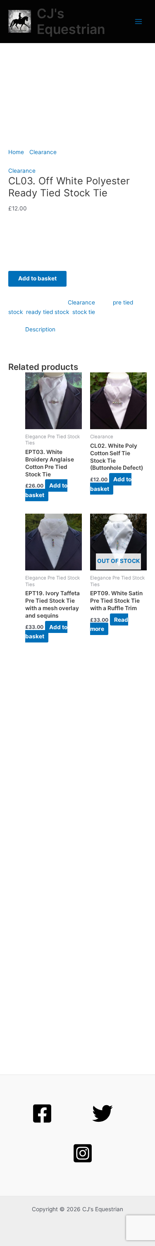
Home (16, 152)
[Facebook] (42, 1113)
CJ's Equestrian (71, 21)
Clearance (43, 152)
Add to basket (37, 278)
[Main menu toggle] (138, 21)
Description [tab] (40, 329)
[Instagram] (83, 1153)
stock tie (83, 312)
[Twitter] (102, 1113)
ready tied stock (47, 312)
